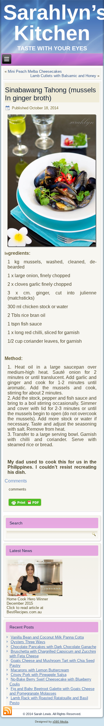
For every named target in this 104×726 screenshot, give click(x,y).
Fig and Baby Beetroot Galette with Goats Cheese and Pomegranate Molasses (52, 691)
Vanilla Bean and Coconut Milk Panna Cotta (47, 637)
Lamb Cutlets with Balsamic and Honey (63, 76)
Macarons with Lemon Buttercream (40, 670)
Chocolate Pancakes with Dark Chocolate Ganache (53, 647)
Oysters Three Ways (28, 642)
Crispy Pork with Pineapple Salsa (38, 675)
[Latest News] (52, 578)
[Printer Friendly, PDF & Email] (25, 501)
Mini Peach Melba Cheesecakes (35, 71)
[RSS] (7, 711)
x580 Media (60, 721)
